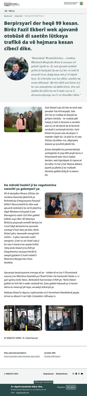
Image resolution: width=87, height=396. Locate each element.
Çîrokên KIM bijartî (52, 356)
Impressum (48, 373)
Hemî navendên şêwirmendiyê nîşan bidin (22, 356)
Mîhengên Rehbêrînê (44, 382)
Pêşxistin (61, 387)
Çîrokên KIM (18, 16)
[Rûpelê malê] (11, 4)
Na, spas (71, 387)
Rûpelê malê (8, 16)
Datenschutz (62, 373)
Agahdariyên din (22, 392)
